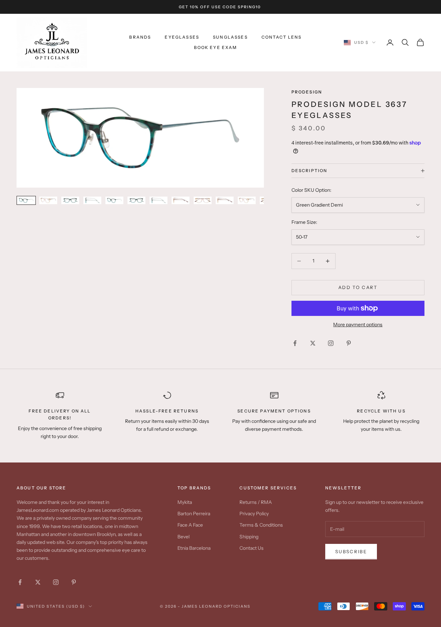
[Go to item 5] (114, 200)
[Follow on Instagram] (330, 343)
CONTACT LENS (281, 37)
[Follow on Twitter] (312, 343)
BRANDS (140, 37)
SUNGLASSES (230, 37)
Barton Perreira (193, 513)
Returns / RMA (255, 502)
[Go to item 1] (26, 200)
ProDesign (306, 91)
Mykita (184, 502)
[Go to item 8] (180, 200)
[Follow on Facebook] (294, 343)
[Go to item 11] (246, 200)
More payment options (357, 324)
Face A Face (190, 525)
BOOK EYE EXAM (215, 47)
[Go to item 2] (48, 200)
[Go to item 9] (202, 200)
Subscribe (351, 551)
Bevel (183, 537)
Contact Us (251, 548)
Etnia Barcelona (194, 548)
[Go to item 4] (92, 200)
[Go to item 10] (224, 200)
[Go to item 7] (158, 200)
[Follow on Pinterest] (348, 343)
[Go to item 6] (136, 200)
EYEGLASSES (182, 37)
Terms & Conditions (261, 525)
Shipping (248, 537)
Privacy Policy (254, 513)
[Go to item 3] (70, 200)
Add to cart (358, 287)
